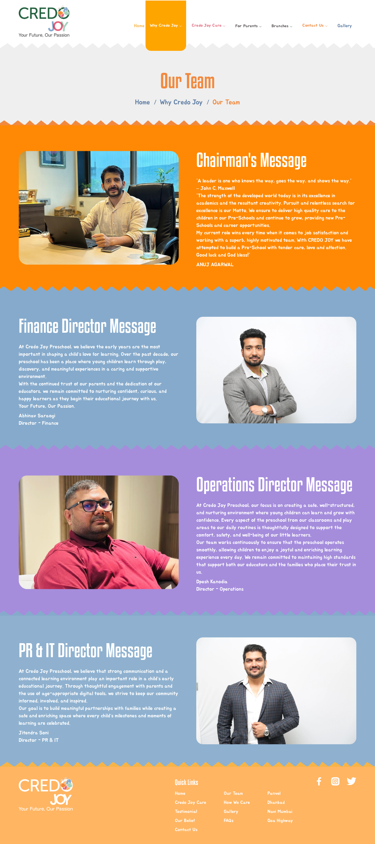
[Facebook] (319, 781)
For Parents (248, 26)
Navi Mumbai (279, 811)
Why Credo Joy (166, 25)
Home (139, 26)
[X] (335, 781)
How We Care (237, 802)
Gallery (344, 26)
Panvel (274, 793)
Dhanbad (276, 802)
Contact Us (315, 25)
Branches (282, 26)
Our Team (233, 793)
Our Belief (185, 820)
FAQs (228, 820)
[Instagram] (351, 781)
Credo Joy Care (208, 25)
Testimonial (186, 811)
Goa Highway (280, 820)
